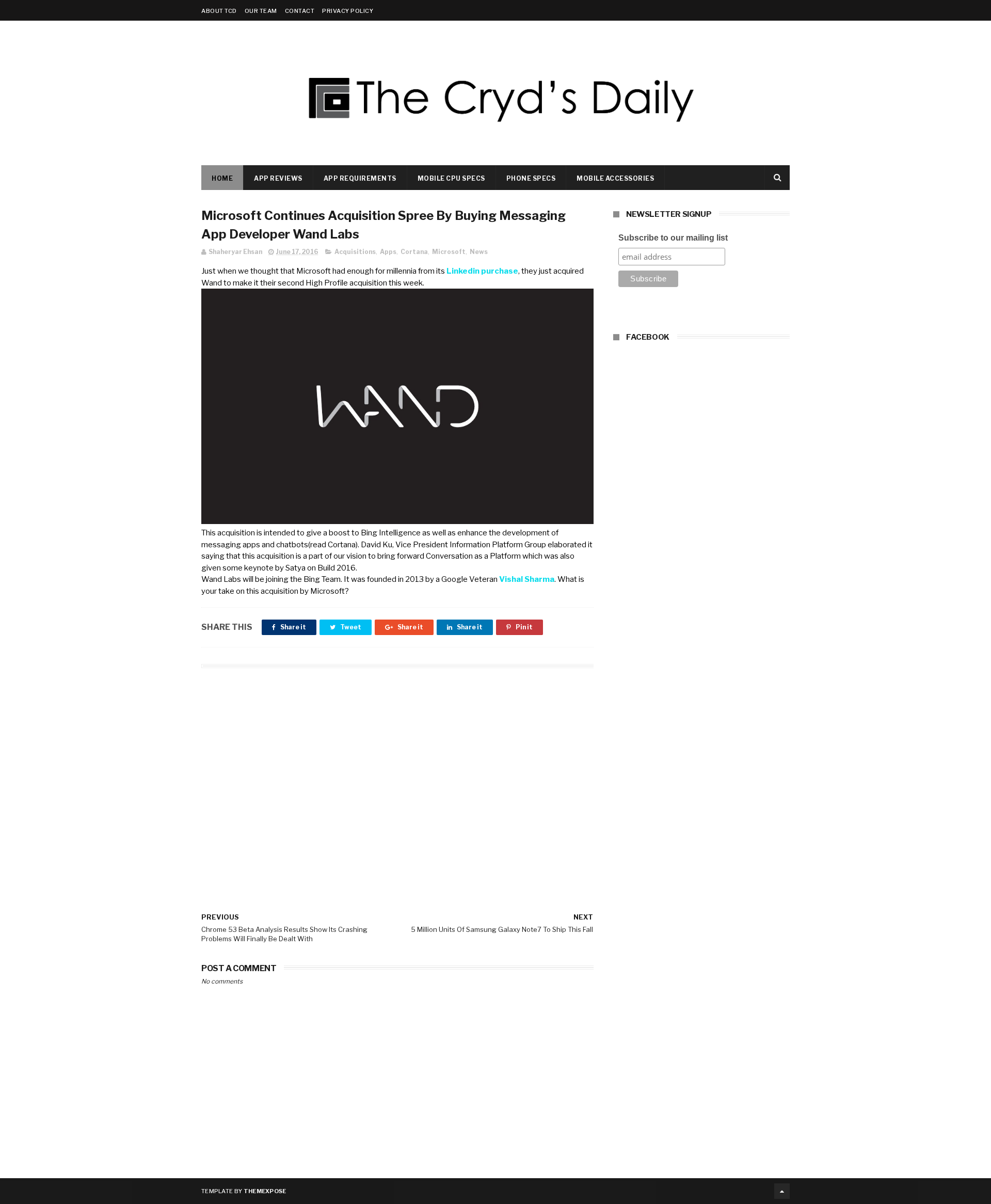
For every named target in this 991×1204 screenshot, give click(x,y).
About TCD (219, 10)
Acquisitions (355, 252)
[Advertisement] (397, 775)
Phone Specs (531, 178)
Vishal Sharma (526, 579)
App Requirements (360, 178)
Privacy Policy (347, 10)
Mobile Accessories (615, 178)
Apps (388, 252)
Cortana (414, 252)
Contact (300, 10)
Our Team (261, 10)
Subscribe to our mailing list (673, 237)
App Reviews (278, 178)
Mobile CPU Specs (451, 178)
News (479, 252)
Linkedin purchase (482, 271)
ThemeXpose (265, 1191)
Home (222, 178)
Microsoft (449, 252)
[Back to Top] (782, 1191)
